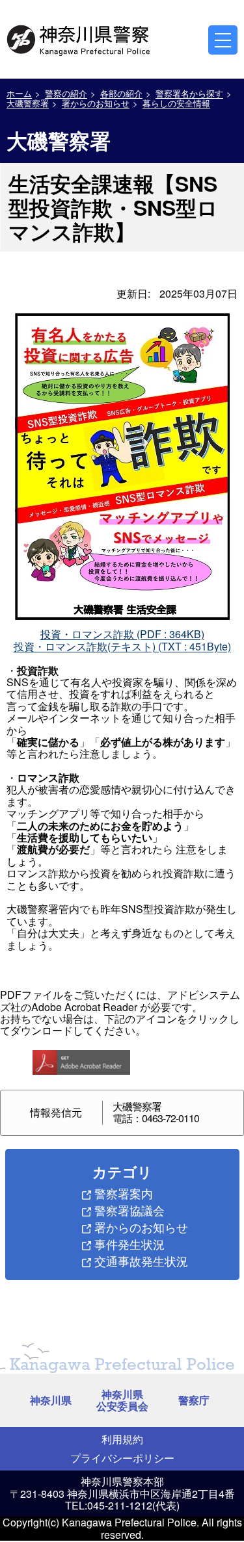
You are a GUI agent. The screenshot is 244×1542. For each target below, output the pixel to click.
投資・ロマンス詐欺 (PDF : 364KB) (122, 633)
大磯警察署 (28, 103)
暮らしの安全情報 (176, 103)
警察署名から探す (189, 93)
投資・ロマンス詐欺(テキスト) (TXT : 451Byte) (122, 646)
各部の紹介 (121, 93)
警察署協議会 (129, 1209)
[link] (79, 38)
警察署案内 (123, 1193)
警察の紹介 (66, 93)
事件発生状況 (129, 1243)
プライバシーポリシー (122, 1457)
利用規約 (122, 1439)
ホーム (19, 93)
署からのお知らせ (95, 103)
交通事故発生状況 (141, 1260)
